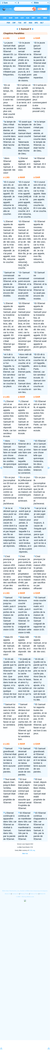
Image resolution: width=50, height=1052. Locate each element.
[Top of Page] (3, 1048)
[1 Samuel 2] (3, 473)
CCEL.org (32, 850)
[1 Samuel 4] (47, 473)
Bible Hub (25, 853)
